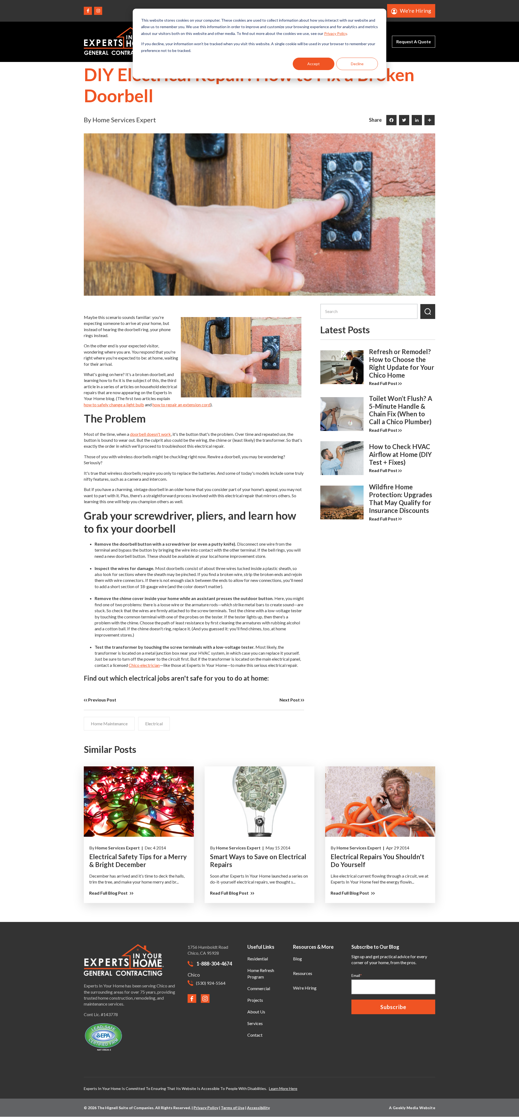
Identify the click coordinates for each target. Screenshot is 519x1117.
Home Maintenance (109, 723)
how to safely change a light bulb (114, 404)
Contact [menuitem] (254, 1034)
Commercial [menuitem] (258, 988)
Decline (357, 63)
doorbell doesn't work (150, 434)
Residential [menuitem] (257, 958)
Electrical (154, 723)
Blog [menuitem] (297, 958)
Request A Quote (413, 41)
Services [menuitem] (255, 1023)
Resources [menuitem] (302, 973)
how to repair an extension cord (181, 404)
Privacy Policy (335, 33)
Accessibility (258, 1107)
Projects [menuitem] (255, 1000)
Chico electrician (144, 665)
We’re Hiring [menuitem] (305, 987)
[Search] (427, 311)
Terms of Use (232, 1107)
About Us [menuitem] (256, 1011)
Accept (313, 63)
